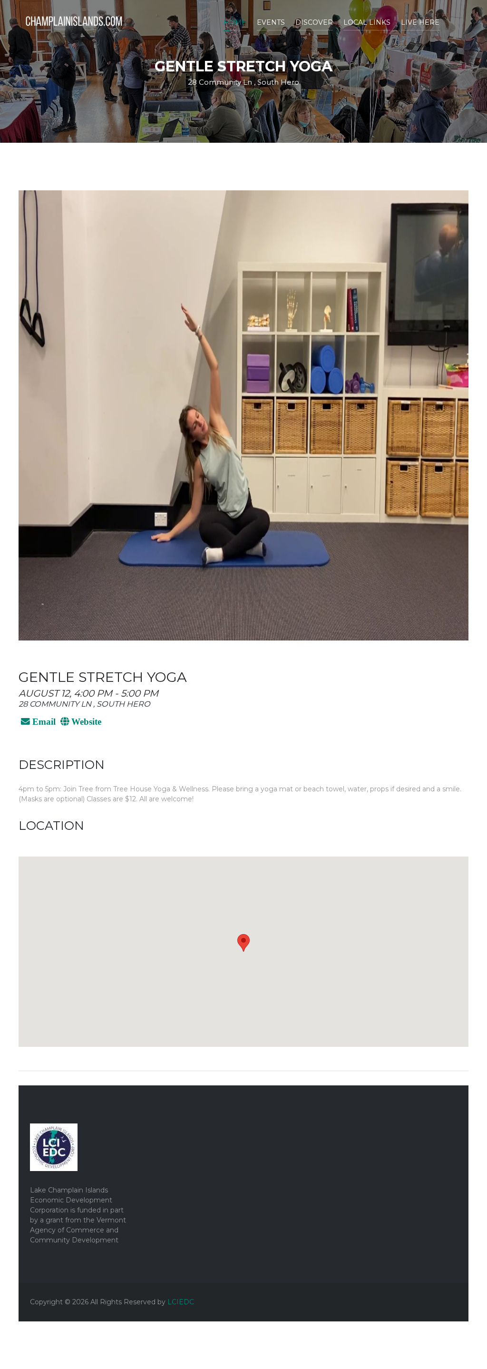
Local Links (366, 22)
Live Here (420, 22)
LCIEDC (180, 1302)
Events (271, 22)
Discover (314, 22)
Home (235, 22)
